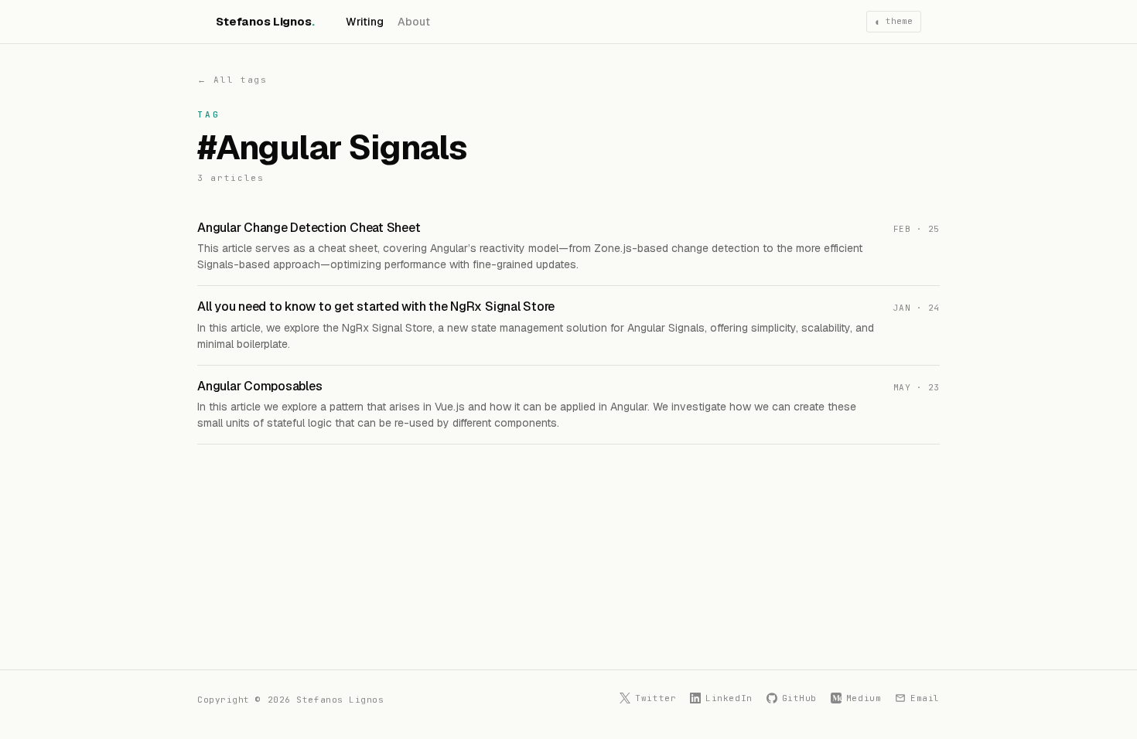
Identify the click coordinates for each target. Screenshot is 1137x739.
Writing (365, 22)
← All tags (232, 79)
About (414, 22)
